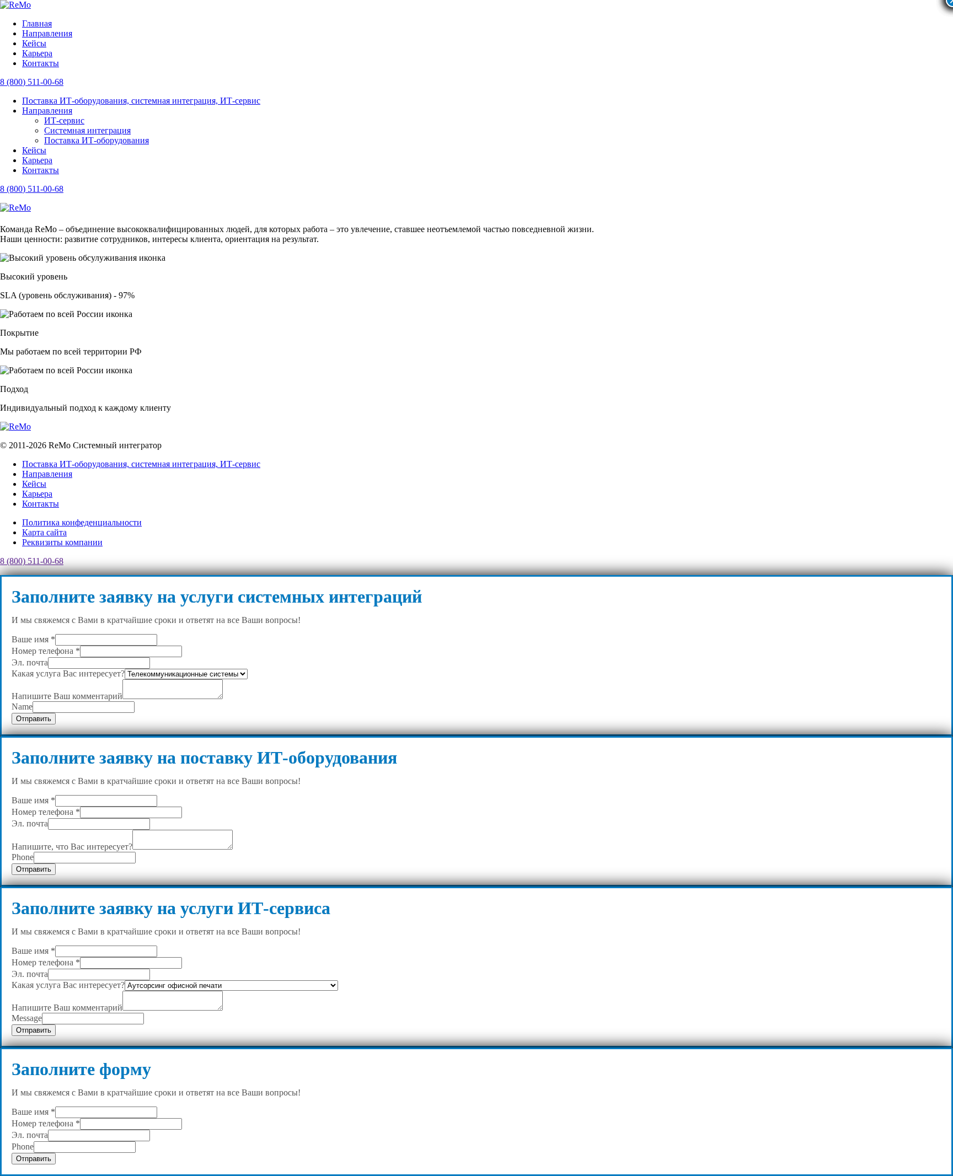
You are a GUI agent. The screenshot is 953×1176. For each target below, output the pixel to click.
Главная (37, 23)
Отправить (33, 719)
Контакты (40, 63)
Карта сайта (44, 532)
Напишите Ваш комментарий (67, 696)
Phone (23, 857)
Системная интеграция (87, 130)
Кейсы (34, 43)
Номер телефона (46, 651)
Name (22, 706)
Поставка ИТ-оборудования (96, 140)
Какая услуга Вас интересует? (68, 673)
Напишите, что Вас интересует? (72, 846)
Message (27, 1018)
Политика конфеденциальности (82, 522)
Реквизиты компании (62, 542)
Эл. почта (30, 662)
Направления (47, 33)
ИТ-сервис (64, 120)
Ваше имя (33, 639)
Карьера (37, 53)
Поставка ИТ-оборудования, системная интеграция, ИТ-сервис (141, 100)
